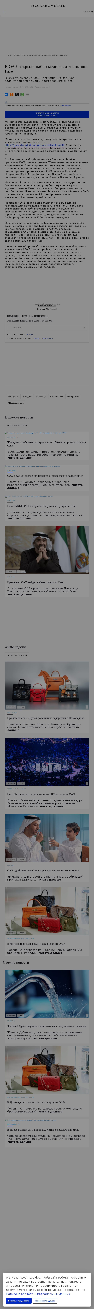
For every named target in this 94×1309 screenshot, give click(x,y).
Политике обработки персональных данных (38, 1294)
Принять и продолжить (18, 1301)
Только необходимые (45, 1301)
